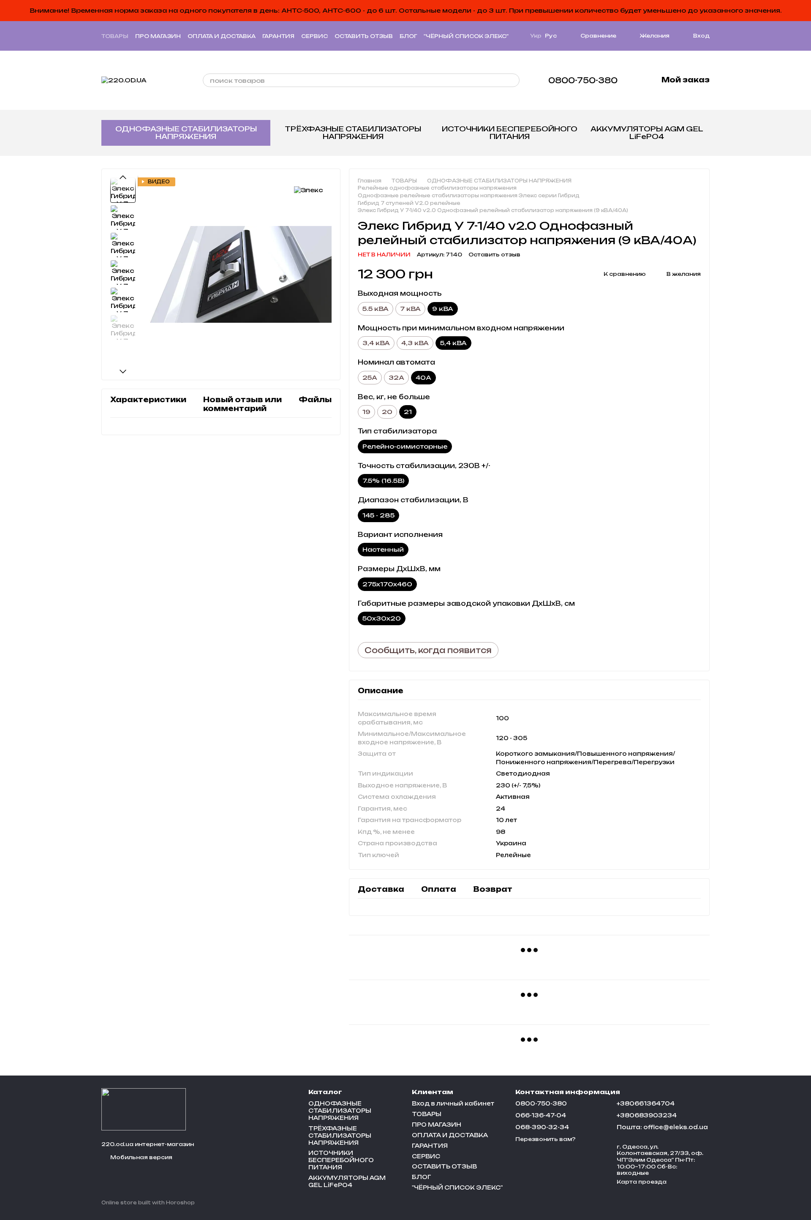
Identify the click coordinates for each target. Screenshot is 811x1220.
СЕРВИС (314, 36)
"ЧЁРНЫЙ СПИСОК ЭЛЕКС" (466, 36)
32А (396, 377)
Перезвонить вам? (545, 1139)
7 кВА (410, 308)
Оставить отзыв (494, 254)
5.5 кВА (375, 308)
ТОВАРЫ (114, 36)
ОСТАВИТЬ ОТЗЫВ (364, 36)
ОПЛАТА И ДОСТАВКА (222, 36)
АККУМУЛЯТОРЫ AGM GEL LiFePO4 (647, 133)
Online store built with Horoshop (148, 1203)
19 (366, 411)
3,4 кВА (376, 342)
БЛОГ (408, 36)
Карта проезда (642, 1182)
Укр (536, 35)
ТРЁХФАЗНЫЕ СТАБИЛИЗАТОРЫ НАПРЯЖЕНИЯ (353, 133)
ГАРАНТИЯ (278, 36)
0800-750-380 (583, 80)
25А (369, 377)
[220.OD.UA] (143, 1109)
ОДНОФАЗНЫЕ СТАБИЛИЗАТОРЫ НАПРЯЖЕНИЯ (186, 133)
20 (387, 411)
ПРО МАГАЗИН (158, 36)
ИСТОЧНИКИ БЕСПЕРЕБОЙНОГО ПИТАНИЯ (509, 133)
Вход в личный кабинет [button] (453, 1103)
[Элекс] (308, 190)
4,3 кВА (415, 342)
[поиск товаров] (513, 80)
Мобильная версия (140, 1157)
